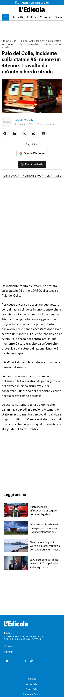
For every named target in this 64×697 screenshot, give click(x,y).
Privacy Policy (32, 689)
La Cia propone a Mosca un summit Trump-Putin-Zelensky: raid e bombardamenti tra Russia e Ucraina (44, 563)
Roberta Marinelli (24, 119)
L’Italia (58, 17)
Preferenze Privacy (32, 694)
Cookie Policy (32, 684)
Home (5, 40)
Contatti (8, 651)
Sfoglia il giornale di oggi (34, 2)
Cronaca (45, 17)
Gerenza (32, 678)
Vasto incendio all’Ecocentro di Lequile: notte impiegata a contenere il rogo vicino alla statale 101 (44, 510)
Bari (14, 40)
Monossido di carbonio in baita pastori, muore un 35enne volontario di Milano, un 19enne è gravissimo (44, 528)
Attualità (18, 17)
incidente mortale (36, 175)
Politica (31, 17)
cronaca (10, 175)
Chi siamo (9, 646)
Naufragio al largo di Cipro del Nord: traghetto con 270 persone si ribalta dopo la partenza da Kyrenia (45, 545)
